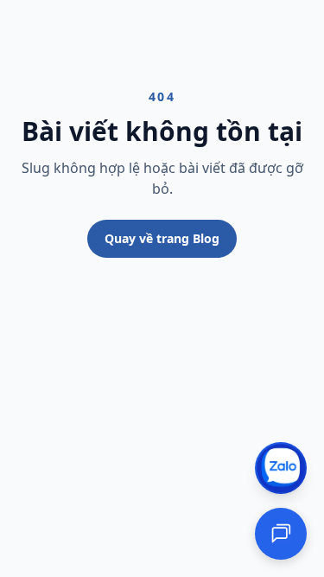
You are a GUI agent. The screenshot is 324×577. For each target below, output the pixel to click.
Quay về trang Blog (162, 238)
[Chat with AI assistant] (281, 534)
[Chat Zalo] (281, 468)
